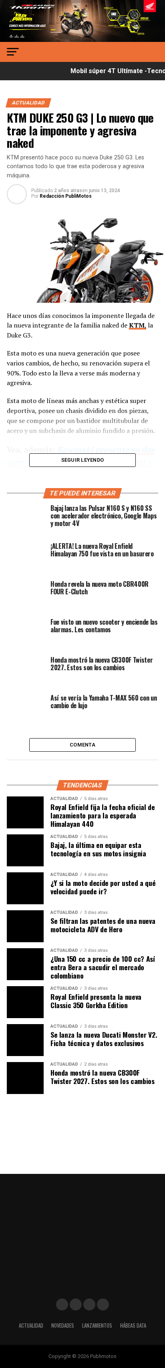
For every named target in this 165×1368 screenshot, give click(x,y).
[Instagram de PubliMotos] (76, 1304)
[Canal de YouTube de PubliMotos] (103, 1304)
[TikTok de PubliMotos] (89, 1304)
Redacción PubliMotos (66, 196)
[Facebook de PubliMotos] (62, 1304)
